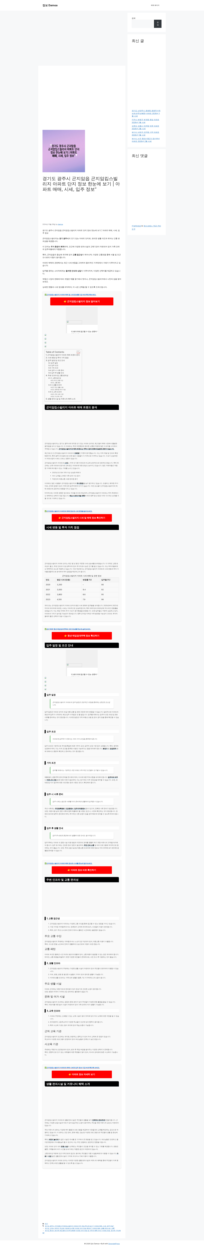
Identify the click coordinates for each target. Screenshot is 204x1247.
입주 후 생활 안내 (57, 373)
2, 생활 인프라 (57, 385)
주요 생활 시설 (59, 387)
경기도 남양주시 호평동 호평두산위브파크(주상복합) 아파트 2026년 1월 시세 (146, 113)
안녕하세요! (136, 226)
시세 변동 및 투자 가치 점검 (58, 358)
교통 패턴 (57, 382)
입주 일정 (54, 363)
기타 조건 (54, 368)
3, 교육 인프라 (57, 392)
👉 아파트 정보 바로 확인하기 (82, 870)
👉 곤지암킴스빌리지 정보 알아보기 (82, 301)
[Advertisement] (81, 39)
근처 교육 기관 (59, 394)
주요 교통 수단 (58, 380)
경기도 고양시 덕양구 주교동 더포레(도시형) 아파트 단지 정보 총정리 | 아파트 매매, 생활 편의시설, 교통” (80, 1228)
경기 (46, 1224)
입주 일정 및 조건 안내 (56, 360)
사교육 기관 (58, 396)
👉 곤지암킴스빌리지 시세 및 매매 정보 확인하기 (82, 517)
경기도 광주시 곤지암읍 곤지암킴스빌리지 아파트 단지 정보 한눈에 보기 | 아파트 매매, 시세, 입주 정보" (79, 1226)
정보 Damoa (50, 5)
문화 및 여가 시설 (60, 389)
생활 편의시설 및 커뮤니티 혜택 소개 (61, 399)
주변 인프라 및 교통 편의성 (58, 375)
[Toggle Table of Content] (77, 352)
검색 (133, 18)
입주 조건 (54, 365)
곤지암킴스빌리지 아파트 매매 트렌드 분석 (63, 355)
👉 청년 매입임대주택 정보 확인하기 (81, 635)
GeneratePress (114, 1244)
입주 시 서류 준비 (58, 370)
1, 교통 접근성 (56, 378)
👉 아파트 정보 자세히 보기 (82, 1074)
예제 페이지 (155, 5)
